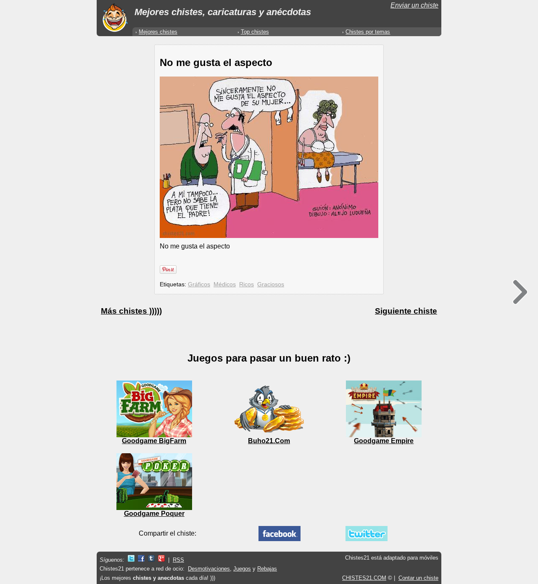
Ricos (246, 284)
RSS (178, 560)
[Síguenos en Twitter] (131, 560)
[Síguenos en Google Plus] (161, 560)
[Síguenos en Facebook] (141, 560)
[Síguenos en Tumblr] (151, 560)
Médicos (225, 284)
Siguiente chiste (406, 311)
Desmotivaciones (209, 569)
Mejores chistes (158, 32)
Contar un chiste (418, 578)
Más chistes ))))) (131, 311)
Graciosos (270, 284)
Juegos (242, 569)
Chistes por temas (367, 32)
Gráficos (199, 284)
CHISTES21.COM (364, 578)
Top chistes (255, 32)
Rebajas (267, 569)
